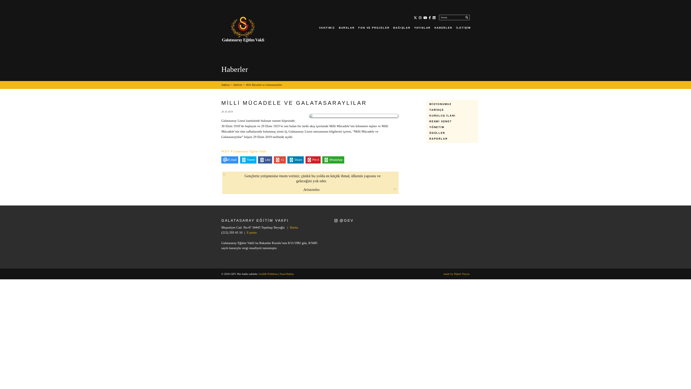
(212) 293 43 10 (231, 232)
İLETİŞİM (463, 27)
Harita (294, 227)
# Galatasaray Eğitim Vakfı (248, 151)
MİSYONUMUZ (440, 104)
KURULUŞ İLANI (442, 115)
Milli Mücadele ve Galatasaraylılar (264, 85)
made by (457, 273)
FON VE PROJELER (373, 27)
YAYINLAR (422, 27)
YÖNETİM (436, 127)
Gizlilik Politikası (268, 273)
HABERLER (443, 27)
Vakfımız (225, 85)
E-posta (252, 232)
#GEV (225, 151)
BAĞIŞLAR (401, 27)
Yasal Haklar (287, 273)
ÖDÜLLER (437, 132)
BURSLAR (347, 27)
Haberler (237, 85)
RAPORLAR (438, 138)
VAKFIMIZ (327, 27)
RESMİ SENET (440, 121)
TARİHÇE (436, 109)
